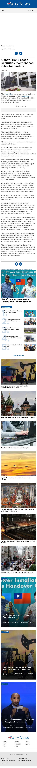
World (4, 744)
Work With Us (22, 758)
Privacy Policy (5, 758)
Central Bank (8, 94)
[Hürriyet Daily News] (18, 4)
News (3, 46)
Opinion (28, 741)
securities (25, 96)
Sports (28, 744)
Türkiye (5, 741)
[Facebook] (16, 53)
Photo (16, 746)
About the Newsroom (8, 760)
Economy (11, 46)
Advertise (4, 763)
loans (2, 258)
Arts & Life (17, 744)
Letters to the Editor (24, 760)
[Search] (28, 10)
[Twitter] (20, 53)
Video (4, 746)
